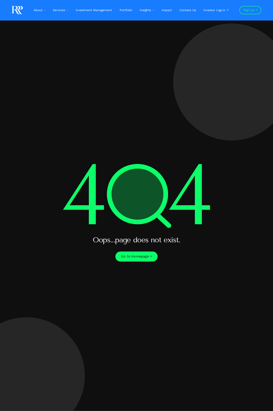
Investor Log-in (214, 10)
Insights (145, 10)
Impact (167, 10)
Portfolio (126, 10)
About (38, 10)
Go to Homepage (135, 256)
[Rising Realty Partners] (17, 10)
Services (59, 10)
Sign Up (248, 10)
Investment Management (94, 10)
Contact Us (188, 10)
